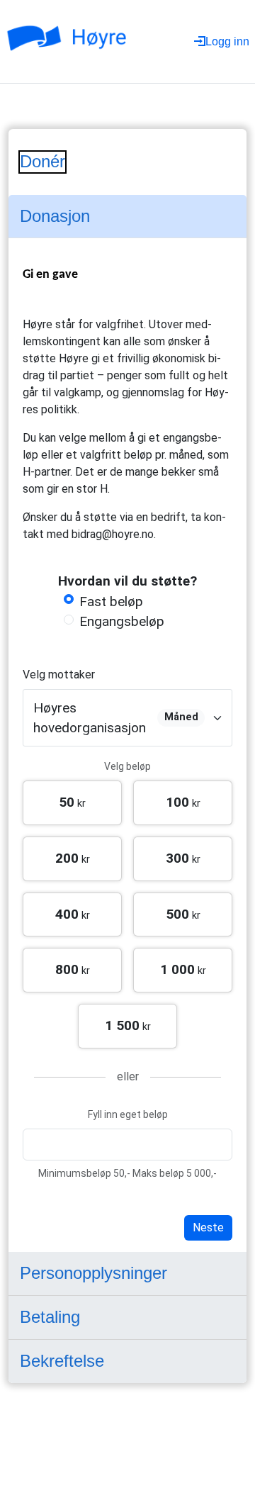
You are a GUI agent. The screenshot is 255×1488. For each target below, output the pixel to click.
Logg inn (227, 41)
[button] (72, 803)
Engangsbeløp (121, 621)
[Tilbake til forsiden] (70, 42)
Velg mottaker (59, 674)
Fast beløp (111, 601)
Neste (208, 1227)
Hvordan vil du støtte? (127, 581)
